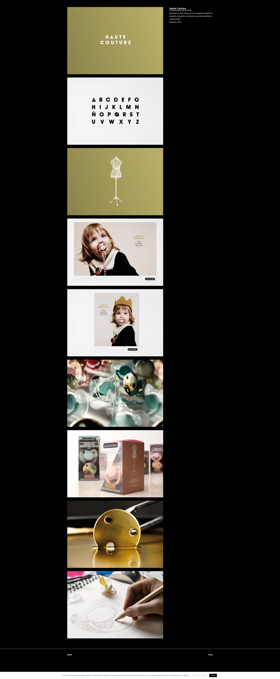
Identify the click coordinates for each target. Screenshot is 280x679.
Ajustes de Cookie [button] (199, 675)
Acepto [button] (213, 675)
